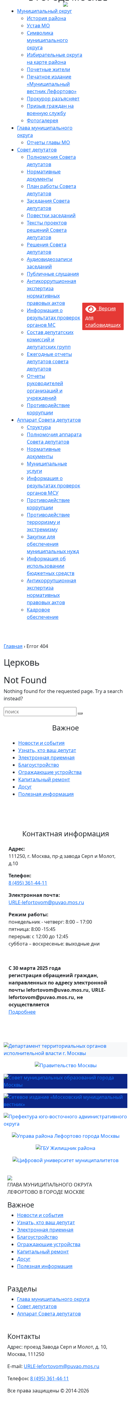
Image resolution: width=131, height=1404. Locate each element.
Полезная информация (46, 794)
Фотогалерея (42, 120)
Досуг (25, 786)
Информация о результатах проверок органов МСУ (53, 485)
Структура (39, 427)
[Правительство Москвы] (65, 1065)
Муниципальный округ (44, 11)
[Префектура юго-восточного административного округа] (65, 1120)
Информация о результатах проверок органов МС (53, 317)
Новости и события (41, 743)
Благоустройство (38, 764)
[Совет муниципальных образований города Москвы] (65, 1081)
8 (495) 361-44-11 (28, 883)
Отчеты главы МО (48, 142)
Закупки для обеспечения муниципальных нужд (53, 544)
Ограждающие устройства (50, 772)
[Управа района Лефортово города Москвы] (65, 1136)
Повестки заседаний (51, 215)
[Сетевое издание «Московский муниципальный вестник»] (65, 1100)
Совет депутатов (37, 149)
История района (46, 18)
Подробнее (22, 1012)
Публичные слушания (53, 273)
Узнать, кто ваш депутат (47, 750)
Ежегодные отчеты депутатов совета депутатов (49, 361)
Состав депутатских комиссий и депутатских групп (50, 339)
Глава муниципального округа (53, 1299)
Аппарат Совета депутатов (49, 419)
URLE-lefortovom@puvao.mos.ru (46, 902)
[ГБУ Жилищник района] (65, 1148)
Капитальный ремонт (44, 779)
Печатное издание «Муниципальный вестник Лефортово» (51, 84)
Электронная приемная (46, 757)
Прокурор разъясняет (53, 98)
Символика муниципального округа (47, 40)
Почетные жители (48, 69)
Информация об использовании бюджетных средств (50, 566)
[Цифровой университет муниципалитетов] (65, 1160)
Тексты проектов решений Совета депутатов (47, 230)
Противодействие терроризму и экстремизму (48, 522)
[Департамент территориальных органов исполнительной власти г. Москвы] (65, 1049)
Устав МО (38, 25)
